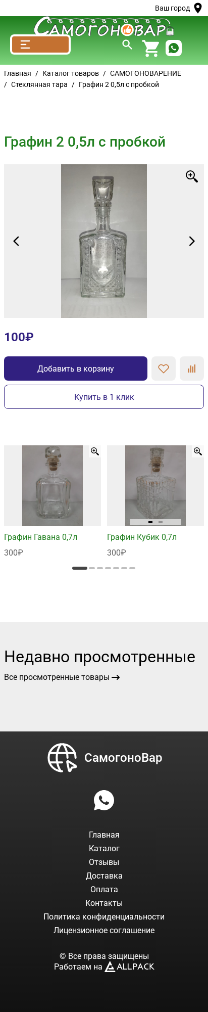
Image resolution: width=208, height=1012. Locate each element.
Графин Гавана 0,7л (40, 537)
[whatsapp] (174, 49)
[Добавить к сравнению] (192, 368)
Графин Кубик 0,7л (142, 537)
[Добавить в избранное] (163, 368)
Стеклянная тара (39, 84)
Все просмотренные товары (57, 677)
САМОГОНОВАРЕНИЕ (145, 73)
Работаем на (79, 967)
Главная (17, 73)
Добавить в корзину (75, 369)
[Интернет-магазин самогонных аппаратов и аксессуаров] (104, 26)
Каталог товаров (70, 73)
